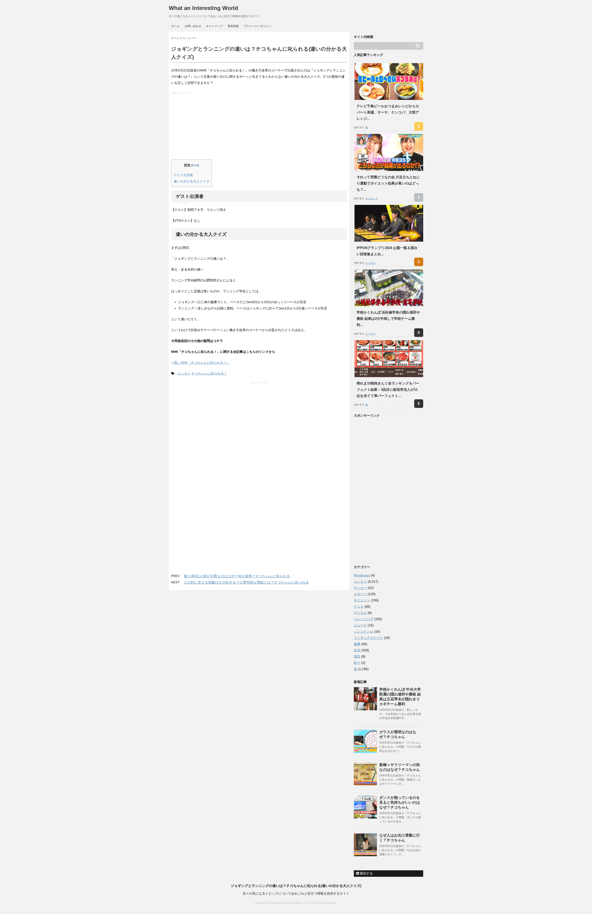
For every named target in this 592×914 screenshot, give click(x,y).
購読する (366, 873)
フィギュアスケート (368, 638)
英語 (357, 656)
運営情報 (233, 26)
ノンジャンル (363, 631)
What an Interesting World (203, 8)
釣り (357, 663)
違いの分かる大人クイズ (191, 181)
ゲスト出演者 (183, 175)
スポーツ (360, 594)
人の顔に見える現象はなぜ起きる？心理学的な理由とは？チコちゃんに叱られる (246, 582)
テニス (359, 606)
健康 (357, 644)
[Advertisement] (259, 127)
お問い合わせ (193, 26)
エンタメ (184, 373)
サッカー (360, 588)
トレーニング (363, 619)
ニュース (360, 625)
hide (195, 165)
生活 (357, 650)
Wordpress (362, 575)
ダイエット (371, 198)
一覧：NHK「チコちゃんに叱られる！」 (200, 362)
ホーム (175, 26)
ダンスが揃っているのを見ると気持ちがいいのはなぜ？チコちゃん (399, 802)
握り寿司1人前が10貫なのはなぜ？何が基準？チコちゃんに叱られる (237, 576)
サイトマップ (214, 26)
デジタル (360, 613)
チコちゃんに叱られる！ (209, 373)
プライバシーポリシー (257, 26)
